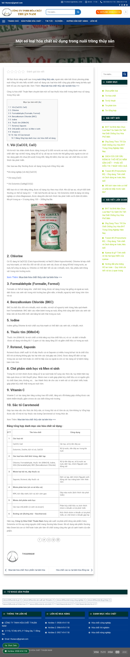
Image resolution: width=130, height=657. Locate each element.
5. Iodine (12, 119)
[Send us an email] (127, 5)
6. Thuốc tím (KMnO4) (18, 122)
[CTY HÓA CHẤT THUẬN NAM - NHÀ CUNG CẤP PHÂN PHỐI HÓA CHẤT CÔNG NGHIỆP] (22, 12)
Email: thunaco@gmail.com (16, 639)
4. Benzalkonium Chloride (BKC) (22, 116)
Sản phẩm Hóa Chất (31, 21)
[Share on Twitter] (44, 540)
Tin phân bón (110, 105)
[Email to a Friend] (49, 540)
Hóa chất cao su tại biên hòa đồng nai (73, 570)
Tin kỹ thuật (110, 101)
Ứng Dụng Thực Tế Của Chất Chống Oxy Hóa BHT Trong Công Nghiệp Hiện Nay (114, 146)
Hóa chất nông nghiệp (101, 632)
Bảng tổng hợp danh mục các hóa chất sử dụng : (33, 138)
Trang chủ (13, 21)
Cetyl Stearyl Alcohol (64, 604)
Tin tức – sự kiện (53, 21)
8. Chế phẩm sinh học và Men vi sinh (24, 129)
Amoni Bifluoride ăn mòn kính (42, 604)
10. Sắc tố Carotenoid (19, 135)
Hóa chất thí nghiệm (100, 627)
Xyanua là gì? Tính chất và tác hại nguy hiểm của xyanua (114, 255)
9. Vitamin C (14, 132)
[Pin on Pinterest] (53, 540)
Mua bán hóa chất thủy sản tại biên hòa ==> (60, 86)
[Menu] (3, 21)
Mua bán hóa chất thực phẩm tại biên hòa (26, 570)
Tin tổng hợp (110, 110)
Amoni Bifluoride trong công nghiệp (71, 600)
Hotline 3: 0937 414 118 (58, 632)
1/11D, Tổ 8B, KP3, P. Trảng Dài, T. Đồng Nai (21, 632)
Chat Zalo (12, 645)
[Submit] (78, 12)
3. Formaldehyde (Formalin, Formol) (24, 113)
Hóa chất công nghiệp (101, 623)
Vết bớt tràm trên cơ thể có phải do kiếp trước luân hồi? (114, 188)
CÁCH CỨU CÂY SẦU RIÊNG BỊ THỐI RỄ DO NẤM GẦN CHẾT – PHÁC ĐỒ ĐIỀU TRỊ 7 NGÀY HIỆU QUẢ (114, 161)
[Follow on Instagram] (122, 5)
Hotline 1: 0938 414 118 (58, 623)
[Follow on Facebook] (119, 5)
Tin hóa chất (110, 96)
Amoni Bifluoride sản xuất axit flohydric (39, 600)
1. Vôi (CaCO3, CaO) (17, 107)
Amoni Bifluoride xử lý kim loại (15, 604)
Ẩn (40, 102)
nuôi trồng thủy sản (45, 79)
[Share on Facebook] (40, 540)
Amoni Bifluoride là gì (12, 600)
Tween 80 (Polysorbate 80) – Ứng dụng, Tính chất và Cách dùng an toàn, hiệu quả (114, 176)
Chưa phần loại (111, 91)
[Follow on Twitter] (124, 5)
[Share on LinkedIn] (58, 540)
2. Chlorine (13, 110)
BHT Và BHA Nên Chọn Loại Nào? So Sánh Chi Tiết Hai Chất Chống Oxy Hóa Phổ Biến (114, 132)
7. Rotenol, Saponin (17, 126)
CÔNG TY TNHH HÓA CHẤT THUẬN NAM (19, 624)
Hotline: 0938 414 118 (17, 651)
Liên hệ (93, 21)
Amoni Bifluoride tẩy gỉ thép (99, 600)
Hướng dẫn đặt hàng (77, 21)
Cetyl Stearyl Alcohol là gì (86, 604)
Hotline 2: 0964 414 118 (58, 627)
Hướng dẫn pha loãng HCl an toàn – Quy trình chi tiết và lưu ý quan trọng (114, 267)
